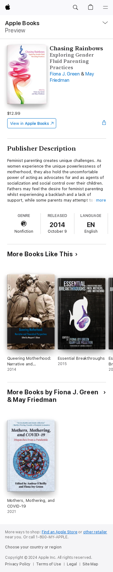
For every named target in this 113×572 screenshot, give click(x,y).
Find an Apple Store (60, 532)
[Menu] (105, 7)
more (101, 200)
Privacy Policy (17, 564)
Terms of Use (48, 564)
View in (29, 123)
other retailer (95, 532)
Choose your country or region (33, 547)
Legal (72, 564)
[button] (75, 7)
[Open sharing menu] (104, 123)
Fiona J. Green (65, 74)
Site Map (90, 564)
